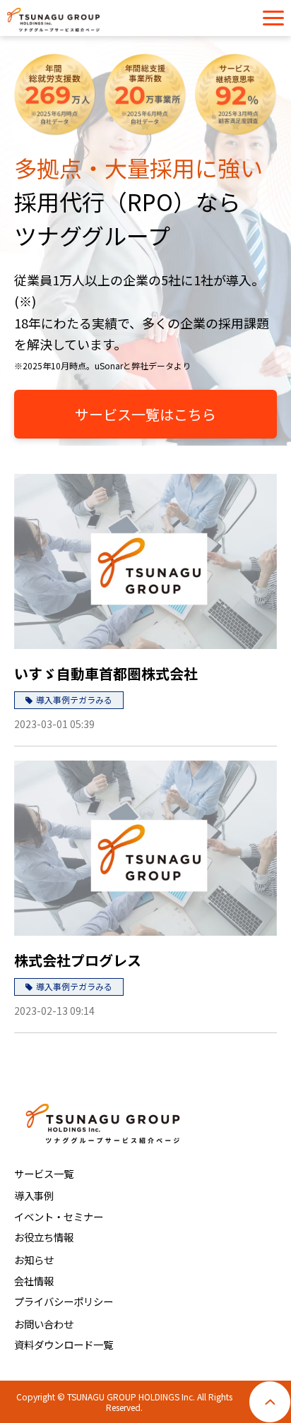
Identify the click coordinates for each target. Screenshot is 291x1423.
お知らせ (34, 1259)
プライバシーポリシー (63, 1301)
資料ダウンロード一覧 (63, 1344)
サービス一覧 (43, 1173)
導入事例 (34, 1195)
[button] (273, 18)
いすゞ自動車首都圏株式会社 (106, 673)
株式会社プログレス (77, 960)
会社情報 (34, 1280)
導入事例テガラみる (74, 699)
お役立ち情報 (43, 1237)
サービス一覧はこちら (145, 414)
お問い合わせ (43, 1323)
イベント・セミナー (58, 1216)
